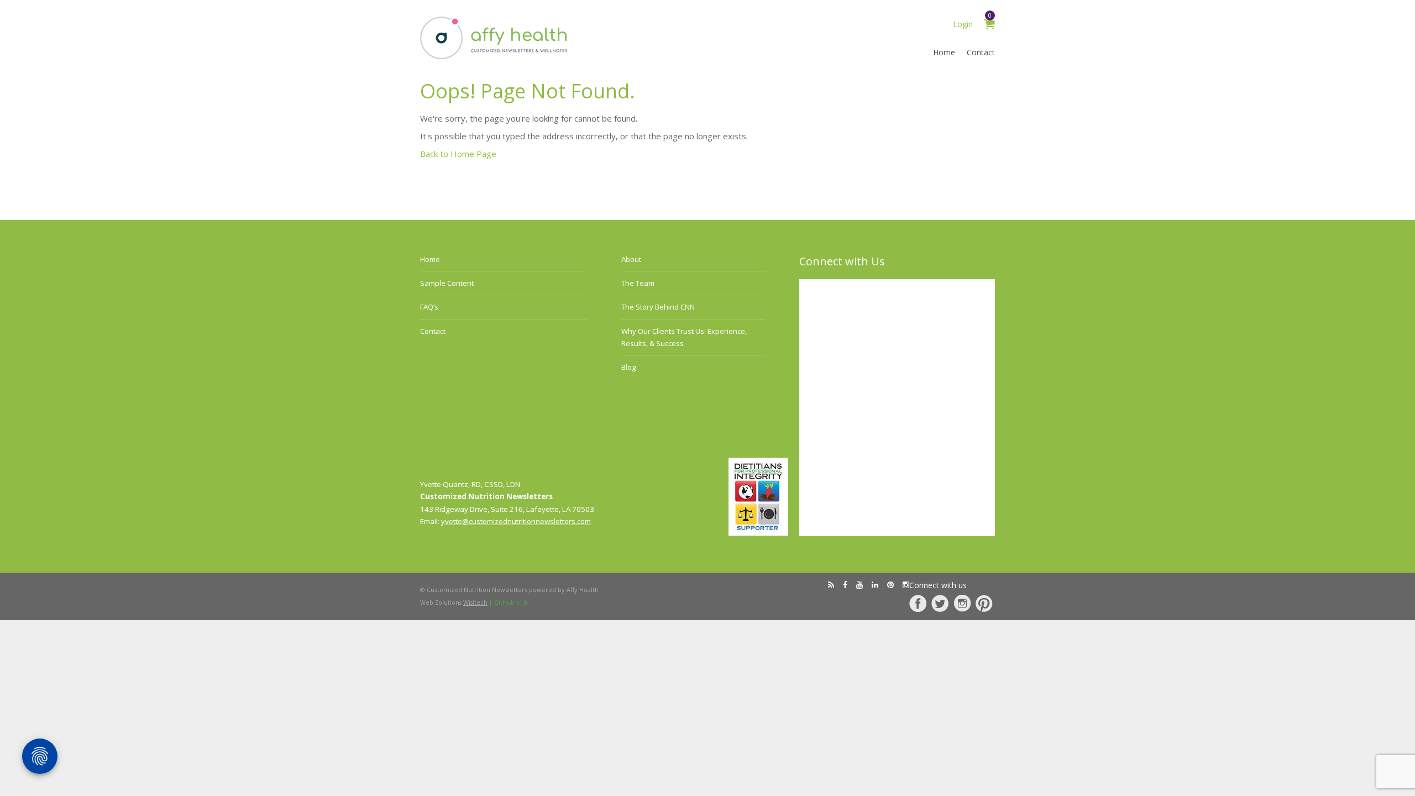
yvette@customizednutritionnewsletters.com (516, 521)
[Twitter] (939, 603)
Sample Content (447, 283)
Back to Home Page (458, 153)
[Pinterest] (984, 603)
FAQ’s (429, 307)
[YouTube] (859, 585)
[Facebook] (917, 603)
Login (963, 24)
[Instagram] (962, 603)
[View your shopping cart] (989, 25)
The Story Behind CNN (658, 307)
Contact (981, 52)
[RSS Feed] (831, 585)
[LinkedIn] (875, 585)
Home (944, 52)
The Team (637, 283)
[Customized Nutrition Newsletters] (494, 56)
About (631, 259)
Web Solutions (454, 602)
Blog (628, 367)
